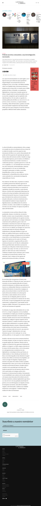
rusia (10, 396)
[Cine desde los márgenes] (34, 76)
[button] (3, 2)
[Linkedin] (6, 71)
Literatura (3, 455)
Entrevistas (4, 465)
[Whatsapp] (7, 71)
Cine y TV (3, 459)
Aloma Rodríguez (28, 20)
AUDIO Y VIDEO (4, 478)
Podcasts (3, 480)
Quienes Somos (4, 493)
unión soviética (15, 396)
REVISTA (3, 483)
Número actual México (5, 484)
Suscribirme (4, 491)
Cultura (3, 450)
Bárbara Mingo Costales (28, 23)
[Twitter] (4, 71)
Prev (32, 79)
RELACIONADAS (10, 415)
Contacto (3, 496)
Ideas (3, 475)
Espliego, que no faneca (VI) (28, 16)
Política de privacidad (27, 505)
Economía (3, 452)
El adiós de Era (9, 15)
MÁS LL (3, 488)
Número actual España (5, 486)
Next (37, 79)
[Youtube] (6, 498)
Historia (4, 53)
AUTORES (28, 415)
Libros (3, 460)
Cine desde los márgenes (34, 83)
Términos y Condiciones (20, 505)
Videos (3, 479)
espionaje (5, 396)
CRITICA (3, 457)
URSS (21, 396)
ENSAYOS (3, 473)
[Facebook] (3, 71)
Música (3, 461)
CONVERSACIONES (5, 464)
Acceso (3, 489)
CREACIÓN (4, 468)
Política (3, 451)
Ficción (3, 470)
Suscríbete (33, 88)
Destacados (4, 487)
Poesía (3, 469)
